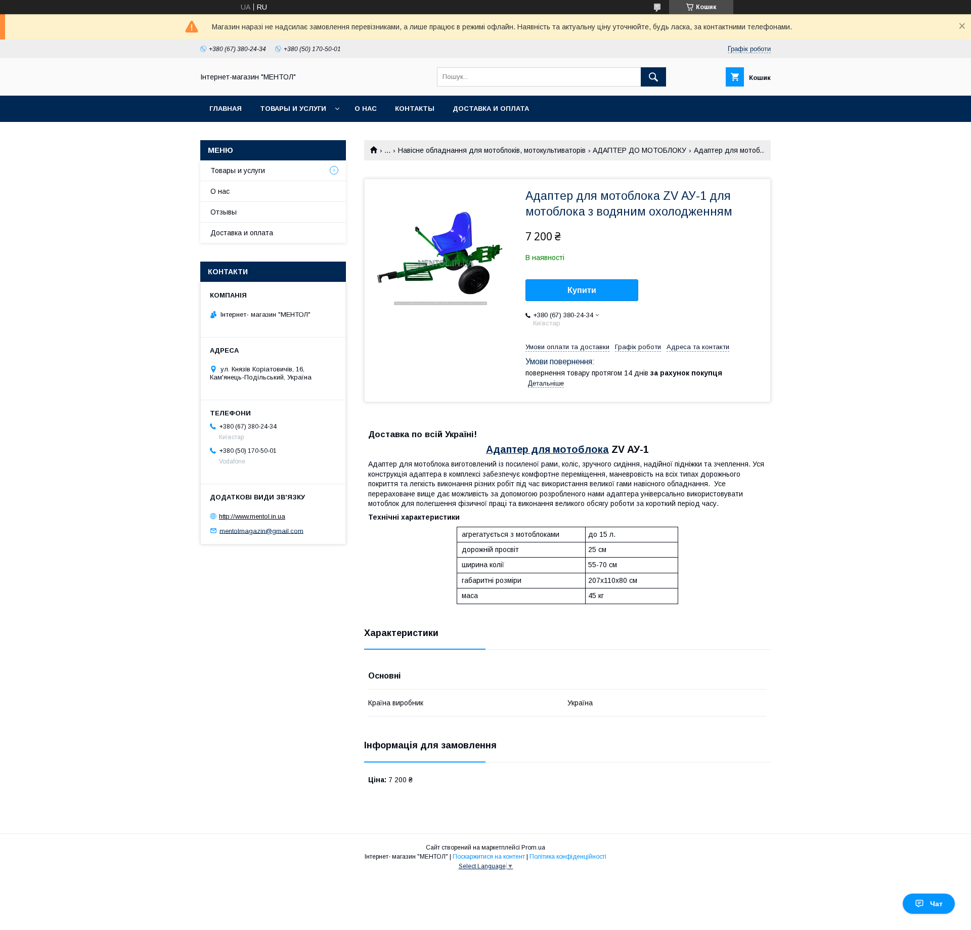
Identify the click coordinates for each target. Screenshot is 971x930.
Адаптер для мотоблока (547, 449)
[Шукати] (653, 77)
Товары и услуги (293, 108)
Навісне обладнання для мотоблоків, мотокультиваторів (492, 150)
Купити (581, 290)
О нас (366, 108)
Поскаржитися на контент (489, 856)
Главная (225, 108)
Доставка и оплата (491, 108)
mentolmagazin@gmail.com (261, 530)
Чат (936, 904)
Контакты (414, 108)
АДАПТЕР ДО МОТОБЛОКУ (639, 150)
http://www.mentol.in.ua (252, 516)
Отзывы (223, 212)
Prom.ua (533, 847)
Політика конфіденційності (567, 856)
